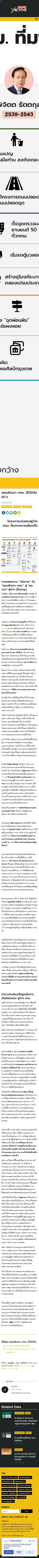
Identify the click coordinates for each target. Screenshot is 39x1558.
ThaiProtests (24, 1493)
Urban (28, 1413)
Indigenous (7, 1481)
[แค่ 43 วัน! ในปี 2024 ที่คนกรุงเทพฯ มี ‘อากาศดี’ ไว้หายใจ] (7, 1451)
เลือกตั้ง (4, 628)
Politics (17, 506)
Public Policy (24, 1489)
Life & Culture (9, 1485)
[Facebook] (3, 514)
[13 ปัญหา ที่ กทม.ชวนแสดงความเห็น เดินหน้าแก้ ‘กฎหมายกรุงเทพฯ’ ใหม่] (7, 1415)
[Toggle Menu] (36, 19)
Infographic (6, 506)
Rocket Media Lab (10, 1368)
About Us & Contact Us (15, 1517)
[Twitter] (7, 514)
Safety (28, 1433)
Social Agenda (9, 1493)
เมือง (3, 777)
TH (33, 1541)
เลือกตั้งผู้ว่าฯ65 (27, 506)
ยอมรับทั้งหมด (8, 1552)
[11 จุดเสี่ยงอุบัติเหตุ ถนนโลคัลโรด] (7, 1435)
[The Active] (19, 10)
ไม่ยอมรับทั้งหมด (19, 1552)
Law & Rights (19, 1413)
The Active (25, 1366)
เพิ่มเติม (6, 1548)
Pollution (18, 1449)
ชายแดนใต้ (21, 1497)
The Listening (8, 1497)
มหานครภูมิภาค (8, 1501)
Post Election (9, 1489)
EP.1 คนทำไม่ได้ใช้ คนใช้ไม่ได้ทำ (18, 1346)
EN (30, 1541)
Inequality (20, 1481)
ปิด (29, 1552)
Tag (3, 1473)
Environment (25, 1477)
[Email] (15, 514)
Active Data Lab (9, 1477)
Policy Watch (19, 1433)
